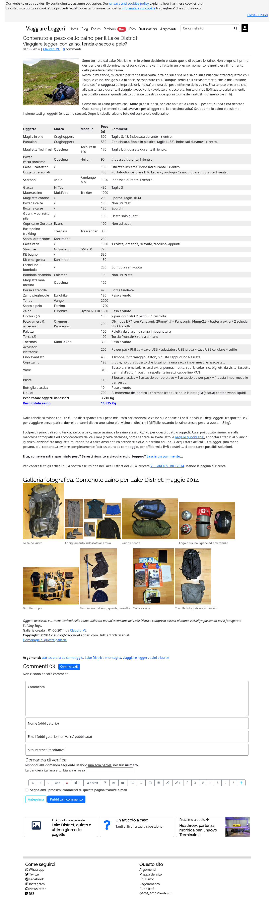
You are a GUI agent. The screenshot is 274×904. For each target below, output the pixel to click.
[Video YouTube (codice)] (123, 782)
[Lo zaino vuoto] (43, 512)
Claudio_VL (51, 49)
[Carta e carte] (153, 577)
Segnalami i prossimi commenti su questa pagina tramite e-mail (78, 790)
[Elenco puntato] (132, 782)
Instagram (36, 884)
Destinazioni (148, 28)
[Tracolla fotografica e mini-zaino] (193, 577)
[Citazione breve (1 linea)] (105, 782)
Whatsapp (36, 869)
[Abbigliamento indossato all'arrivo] (93, 519)
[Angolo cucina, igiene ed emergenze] (207, 521)
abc (57, 783)
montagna (113, 657)
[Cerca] (236, 28)
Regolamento (149, 884)
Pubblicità (146, 889)
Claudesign (164, 893)
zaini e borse (159, 657)
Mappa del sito (150, 874)
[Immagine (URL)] (114, 782)
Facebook (36, 879)
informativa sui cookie (138, 8)
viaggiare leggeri (135, 657)
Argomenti (168, 28)
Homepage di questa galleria (45, 640)
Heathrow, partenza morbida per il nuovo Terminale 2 (198, 830)
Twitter (34, 874)
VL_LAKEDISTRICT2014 (167, 466)
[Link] (168, 782)
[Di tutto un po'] (51, 586)
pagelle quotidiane (189, 437)
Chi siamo (146, 879)
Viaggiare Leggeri (45, 28)
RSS (31, 893)
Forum (95, 28)
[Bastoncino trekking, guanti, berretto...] (98, 577)
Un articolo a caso (132, 820)
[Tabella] (150, 782)
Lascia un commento (163, 456)
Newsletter (37, 889)
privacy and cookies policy (129, 3)
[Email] (159, 782)
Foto (132, 28)
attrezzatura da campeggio (62, 657)
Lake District (94, 657)
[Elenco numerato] (141, 782)
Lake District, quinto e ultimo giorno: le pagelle (71, 830)
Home (75, 28)
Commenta (67, 666)
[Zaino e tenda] (150, 519)
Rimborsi (114, 28)
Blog (84, 28)
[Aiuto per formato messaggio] (241, 782)
